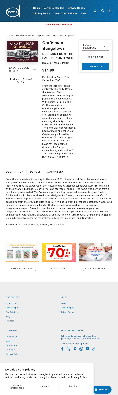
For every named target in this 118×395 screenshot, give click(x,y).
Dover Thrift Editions (65, 13)
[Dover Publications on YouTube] (87, 349)
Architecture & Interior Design (28, 36)
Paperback (47, 36)
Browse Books (76, 8)
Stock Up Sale (59, 268)
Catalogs (10, 350)
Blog (8, 316)
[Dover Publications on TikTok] (94, 349)
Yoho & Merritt (61, 63)
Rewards (10, 321)
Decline (73, 386)
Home (36, 8)
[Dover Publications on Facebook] (62, 349)
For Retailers (12, 312)
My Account (11, 303)
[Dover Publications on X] (68, 349)
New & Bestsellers (53, 8)
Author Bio (55, 172)
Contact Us (11, 345)
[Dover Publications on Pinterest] (75, 349)
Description (14, 172)
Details (35, 172)
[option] (59, 24)
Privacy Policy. (79, 377)
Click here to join (95, 268)
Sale (83, 13)
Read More (61, 157)
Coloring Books (41, 13)
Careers (10, 341)
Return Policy (67, 312)
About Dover (12, 336)
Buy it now (95, 66)
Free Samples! (13, 308)
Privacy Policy (13, 354)
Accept (45, 386)
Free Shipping (68, 308)
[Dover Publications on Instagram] (81, 349)
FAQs (63, 303)
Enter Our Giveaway (22, 268)
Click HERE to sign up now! (74, 344)
